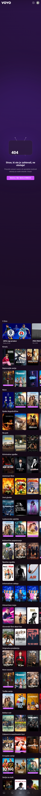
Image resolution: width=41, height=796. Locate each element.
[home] (4, 793)
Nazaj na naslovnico (20, 178)
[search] (12, 793)
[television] (28, 793)
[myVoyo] (34, 3)
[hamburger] (20, 793)
